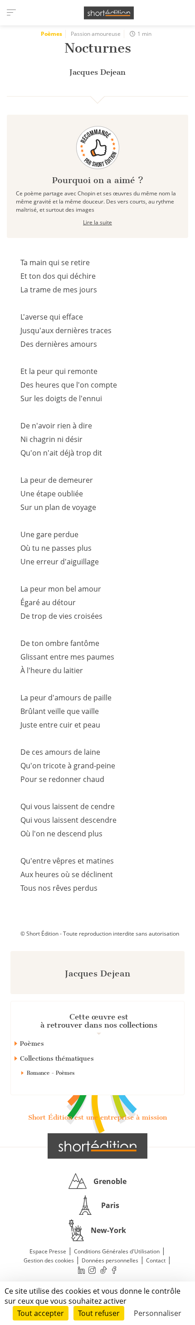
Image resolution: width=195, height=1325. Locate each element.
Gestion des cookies (49, 1260)
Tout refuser (99, 1313)
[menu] (11, 12)
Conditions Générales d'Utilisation (117, 1251)
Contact (156, 1260)
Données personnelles (110, 1260)
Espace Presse (47, 1251)
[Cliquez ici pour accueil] (97, 1146)
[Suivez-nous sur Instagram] (92, 1270)
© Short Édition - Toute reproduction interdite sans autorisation (99, 933)
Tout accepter (40, 1313)
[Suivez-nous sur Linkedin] (81, 1270)
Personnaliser (157, 1313)
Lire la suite (97, 222)
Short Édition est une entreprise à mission (97, 1117)
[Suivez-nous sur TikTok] (103, 1270)
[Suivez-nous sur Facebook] (114, 1270)
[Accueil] (109, 13)
